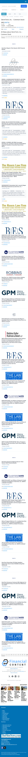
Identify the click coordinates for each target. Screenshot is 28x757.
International (16, 16)
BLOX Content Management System (10, 754)
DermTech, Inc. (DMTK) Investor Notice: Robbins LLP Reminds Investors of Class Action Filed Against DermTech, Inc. (13, 279)
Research (21, 29)
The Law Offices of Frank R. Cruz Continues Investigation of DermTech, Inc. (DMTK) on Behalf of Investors (13, 544)
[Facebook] (12, 676)
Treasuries (21, 16)
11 (24, 36)
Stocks (10, 13)
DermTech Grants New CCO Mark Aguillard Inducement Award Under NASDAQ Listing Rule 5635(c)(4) (13, 564)
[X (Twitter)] (9, 676)
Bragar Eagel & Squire (7, 242)
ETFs (15, 13)
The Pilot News (8, 752)
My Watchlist (14, 9)
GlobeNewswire (5, 118)
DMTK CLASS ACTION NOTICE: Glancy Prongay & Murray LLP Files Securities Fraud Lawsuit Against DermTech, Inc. (14, 443)
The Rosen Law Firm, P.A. (7, 221)
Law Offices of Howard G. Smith (8, 486)
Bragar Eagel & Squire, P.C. (7, 367)
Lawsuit (5, 97)
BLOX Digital (18, 754)
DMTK (6, 22)
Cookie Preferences (14, 753)
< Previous (3, 37)
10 (22, 36)
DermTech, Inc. (6, 466)
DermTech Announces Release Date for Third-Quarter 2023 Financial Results (13, 462)
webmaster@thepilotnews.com (10, 744)
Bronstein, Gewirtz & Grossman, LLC (9, 74)
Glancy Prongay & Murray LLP (8, 305)
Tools (20, 13)
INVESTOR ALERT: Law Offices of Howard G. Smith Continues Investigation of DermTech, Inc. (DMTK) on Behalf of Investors (14, 481)
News (7, 16)
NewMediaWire (5, 95)
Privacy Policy (21, 671)
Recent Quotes (4, 9)
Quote (5, 29)
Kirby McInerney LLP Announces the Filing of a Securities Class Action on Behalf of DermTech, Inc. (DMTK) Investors (14, 320)
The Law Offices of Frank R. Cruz (8, 428)
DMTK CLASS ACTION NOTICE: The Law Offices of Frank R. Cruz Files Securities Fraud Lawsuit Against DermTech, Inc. (14, 423)
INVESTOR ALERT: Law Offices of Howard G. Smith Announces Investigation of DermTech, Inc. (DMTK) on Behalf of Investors (14, 623)
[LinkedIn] (15, 676)
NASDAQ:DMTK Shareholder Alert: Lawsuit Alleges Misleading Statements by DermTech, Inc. (14, 186)
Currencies (11, 16)
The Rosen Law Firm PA (7, 180)
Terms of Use (22, 752)
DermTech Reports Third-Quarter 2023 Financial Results (13, 48)
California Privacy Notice (7, 753)
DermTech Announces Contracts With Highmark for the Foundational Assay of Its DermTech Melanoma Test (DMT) (14, 584)
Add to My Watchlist (20, 27)
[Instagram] (18, 676)
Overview (3, 16)
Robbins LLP (5, 283)
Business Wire (5, 54)
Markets (4, 13)
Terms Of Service (13, 672)
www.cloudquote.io (14, 668)
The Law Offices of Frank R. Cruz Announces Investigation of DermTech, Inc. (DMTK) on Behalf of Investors (13, 643)
